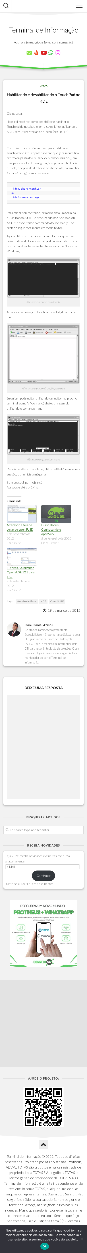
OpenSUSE (57, 601)
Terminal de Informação (43, 29)
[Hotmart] (36, 52)
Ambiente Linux (26, 601)
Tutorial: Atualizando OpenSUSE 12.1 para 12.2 (21, 572)
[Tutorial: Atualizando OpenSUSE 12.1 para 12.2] (22, 557)
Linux (43, 85)
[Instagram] (57, 52)
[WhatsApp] (50, 52)
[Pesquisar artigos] (6, 6)
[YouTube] (43, 52)
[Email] (29, 52)
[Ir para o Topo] (43, 1144)
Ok (45, 1246)
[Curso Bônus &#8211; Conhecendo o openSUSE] (56, 514)
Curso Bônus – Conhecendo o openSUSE (51, 529)
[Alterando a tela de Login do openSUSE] (22, 514)
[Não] (81, 1239)
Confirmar (44, 875)
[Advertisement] (43, 1023)
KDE (43, 601)
